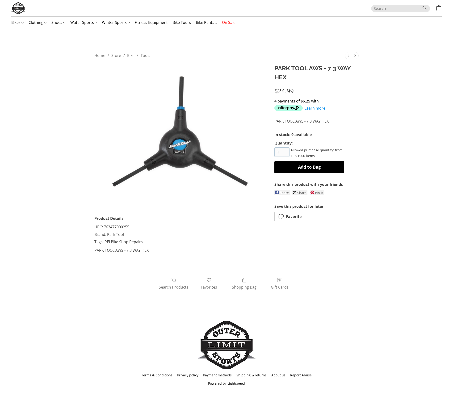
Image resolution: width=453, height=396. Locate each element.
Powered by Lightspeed (226, 383)
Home (99, 55)
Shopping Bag (244, 287)
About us (278, 375)
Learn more (315, 108)
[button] (18, 8)
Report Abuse (301, 375)
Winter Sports (115, 22)
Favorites (209, 287)
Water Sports (82, 22)
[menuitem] (348, 55)
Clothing (36, 22)
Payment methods (217, 375)
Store (116, 55)
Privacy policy (187, 375)
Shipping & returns (251, 375)
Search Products (173, 287)
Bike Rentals (206, 22)
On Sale (228, 22)
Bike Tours (181, 22)
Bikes (16, 22)
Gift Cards (280, 287)
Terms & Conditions (156, 375)
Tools (145, 55)
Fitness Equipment (151, 22)
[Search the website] (424, 8)
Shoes (57, 22)
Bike (130, 55)
